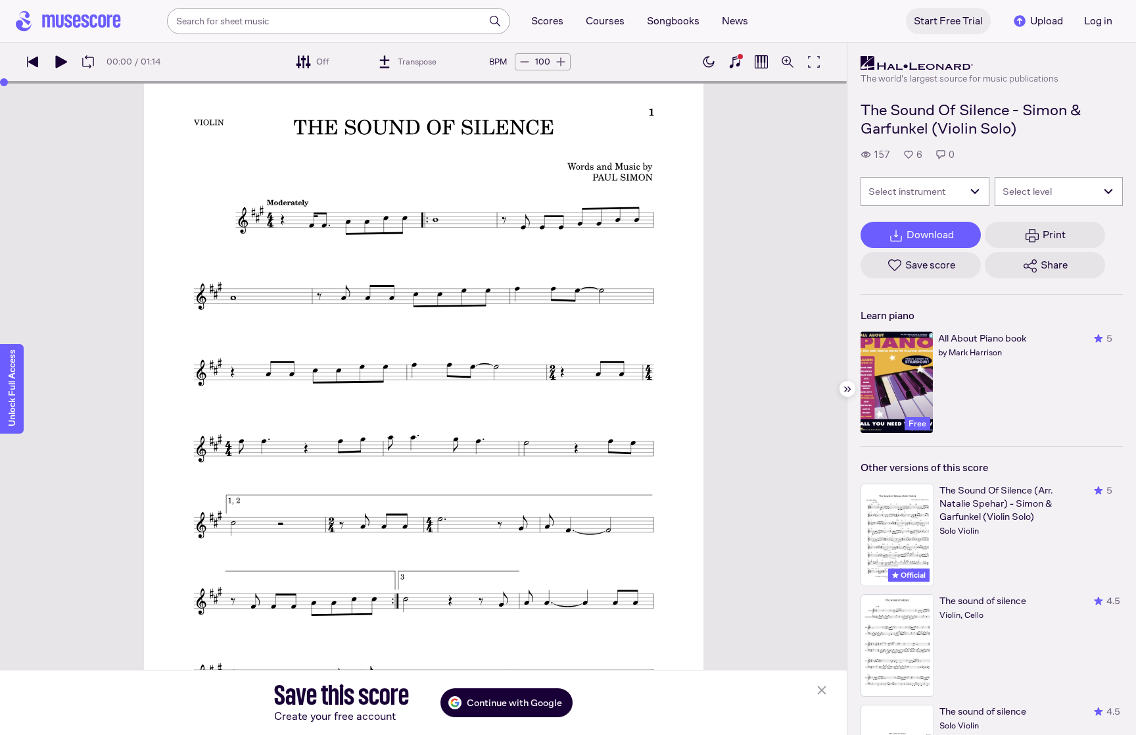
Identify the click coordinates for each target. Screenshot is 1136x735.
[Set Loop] (88, 62)
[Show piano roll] (761, 62)
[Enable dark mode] (709, 62)
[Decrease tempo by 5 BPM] (524, 62)
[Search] (495, 21)
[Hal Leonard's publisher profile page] (959, 63)
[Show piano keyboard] (735, 62)
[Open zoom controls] (787, 62)
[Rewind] (33, 62)
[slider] (4, 82)
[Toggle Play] (60, 61)
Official (912, 575)
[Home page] (68, 21)
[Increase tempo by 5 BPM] (561, 62)
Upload (1046, 20)
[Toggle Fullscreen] (814, 62)
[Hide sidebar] (847, 389)
